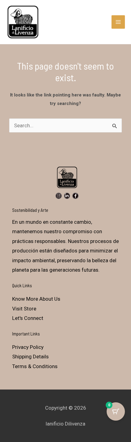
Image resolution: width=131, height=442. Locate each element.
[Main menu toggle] (118, 22)
